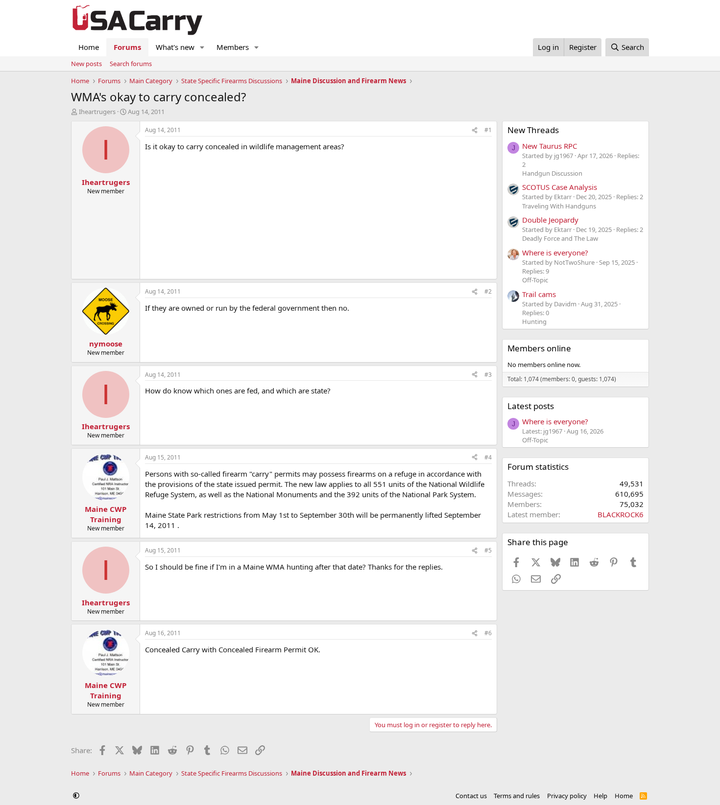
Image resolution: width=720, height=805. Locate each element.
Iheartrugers (97, 111)
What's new (175, 47)
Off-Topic (535, 280)
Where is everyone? (555, 252)
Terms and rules (517, 795)
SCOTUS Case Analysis (559, 187)
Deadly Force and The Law (560, 238)
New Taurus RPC (549, 146)
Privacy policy (567, 795)
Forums (127, 47)
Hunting (534, 321)
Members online (539, 348)
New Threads (533, 130)
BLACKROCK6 (621, 514)
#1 (488, 130)
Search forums (131, 63)
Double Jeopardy (550, 220)
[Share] (474, 130)
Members (232, 47)
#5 (488, 550)
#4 (488, 457)
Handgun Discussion (552, 173)
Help (600, 795)
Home (88, 47)
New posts (86, 63)
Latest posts (530, 406)
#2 (488, 291)
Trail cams (539, 294)
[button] (202, 47)
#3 (488, 374)
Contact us (471, 795)
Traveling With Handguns (559, 206)
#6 (488, 633)
